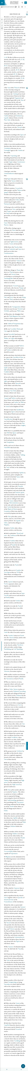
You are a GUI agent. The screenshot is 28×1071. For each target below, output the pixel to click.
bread (8, 923)
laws (22, 100)
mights (23, 425)
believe (22, 346)
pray (23, 593)
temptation (10, 442)
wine (8, 960)
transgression (16, 307)
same (6, 223)
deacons (7, 671)
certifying (17, 1041)
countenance (21, 162)
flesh (8, 359)
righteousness (14, 242)
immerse (16, 888)
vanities (20, 150)
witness (19, 261)
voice (8, 467)
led (18, 572)
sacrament (10, 679)
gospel (6, 192)
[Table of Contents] (2, 7)
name (18, 477)
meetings (7, 572)
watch (22, 636)
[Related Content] (22, 6)
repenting (14, 156)
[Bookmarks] (18, 6)
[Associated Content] (27, 14)
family (8, 597)
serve (11, 297)
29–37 (5, 66)
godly (15, 818)
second (20, 127)
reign (12, 338)
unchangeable (9, 278)
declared (7, 204)
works (9, 507)
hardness (20, 645)
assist (6, 632)
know (18, 270)
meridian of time (18, 357)
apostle (6, 118)
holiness (13, 826)
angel (10, 162)
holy (7, 213)
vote (23, 724)
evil (15, 649)
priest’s (11, 582)
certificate (15, 737)
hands (13, 545)
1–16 (5, 57)
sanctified (7, 447)
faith (22, 402)
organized (18, 98)
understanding (12, 800)
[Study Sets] (15, 6)
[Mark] (2, 23)
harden (17, 247)
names (18, 1003)
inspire (9, 211)
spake (6, 368)
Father (6, 338)
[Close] (2, 19)
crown (12, 244)
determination (14, 503)
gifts (6, 381)
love (6, 297)
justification (20, 410)
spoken (22, 473)
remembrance (9, 902)
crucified (13, 329)
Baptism (8, 857)
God (11, 272)
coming (15, 94)
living (24, 297)
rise (9, 88)
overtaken (7, 984)
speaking (19, 649)
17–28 (22, 59)
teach (6, 584)
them (13, 230)
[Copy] (2, 26)
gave (9, 179)
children (15, 834)
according (23, 691)
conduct (18, 570)
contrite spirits (20, 492)
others (18, 200)
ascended (11, 334)
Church (17, 88)
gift (5, 370)
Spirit (18, 941)
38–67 (17, 70)
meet (19, 705)
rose (5, 331)
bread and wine (9, 900)
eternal (13, 274)
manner (23, 907)
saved (7, 406)
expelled (7, 1025)
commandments (9, 173)
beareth (18, 383)
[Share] (2, 28)
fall (8, 433)
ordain (12, 528)
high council (16, 785)
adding (23, 455)
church (11, 638)
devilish (6, 311)
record (18, 188)
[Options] (25, 6)
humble (20, 486)
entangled (7, 150)
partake (20, 897)
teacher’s (11, 636)
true (14, 209)
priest (15, 689)
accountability (9, 851)
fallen (19, 311)
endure (9, 350)
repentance (14, 853)
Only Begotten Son (15, 316)
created (15, 286)
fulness (20, 190)
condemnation (9, 253)
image (21, 288)
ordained (19, 116)
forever (6, 225)
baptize (7, 525)
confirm (12, 541)
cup (19, 949)
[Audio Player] (23, 1066)
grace (22, 135)
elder (9, 120)
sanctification (8, 419)
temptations (17, 324)
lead (17, 565)
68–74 (15, 74)
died (18, 329)
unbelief (12, 249)
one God (13, 391)
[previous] (7, 1069)
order (6, 811)
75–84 (22, 78)
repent (6, 398)
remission (7, 148)
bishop (6, 780)
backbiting (7, 649)
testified (6, 372)
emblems (13, 535)
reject (20, 249)
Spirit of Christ (12, 509)
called (6, 116)
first (6, 120)
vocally (6, 595)
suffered (10, 324)
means (14, 181)
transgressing (12, 982)
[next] (21, 1069)
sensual (20, 309)
